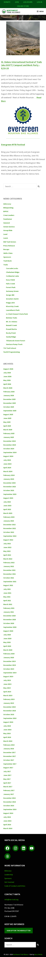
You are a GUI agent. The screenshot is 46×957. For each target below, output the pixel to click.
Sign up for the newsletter (18, 930)
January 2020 (8, 657)
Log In (39, 2)
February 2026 (8, 391)
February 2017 (8, 790)
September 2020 (9, 627)
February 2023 (8, 517)
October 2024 (8, 448)
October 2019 (8, 669)
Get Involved (9, 882)
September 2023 (9, 494)
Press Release (9, 246)
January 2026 (8, 395)
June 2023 (7, 505)
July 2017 (7, 771)
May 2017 (6, 779)
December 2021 (9, 570)
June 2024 (7, 464)
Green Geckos (9, 227)
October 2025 (8, 407)
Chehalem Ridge (12, 272)
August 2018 (8, 722)
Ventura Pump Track (14, 344)
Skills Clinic (8, 253)
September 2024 (9, 452)
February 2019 (8, 699)
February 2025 (8, 433)
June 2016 (7, 821)
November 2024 (9, 445)
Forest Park (10, 287)
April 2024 (7, 467)
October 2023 (8, 490)
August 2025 (8, 414)
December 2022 (9, 524)
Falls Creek (10, 283)
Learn (5, 238)
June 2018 (7, 729)
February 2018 (8, 745)
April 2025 (7, 426)
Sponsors (7, 257)
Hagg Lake (10, 302)
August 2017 (8, 767)
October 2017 (8, 760)
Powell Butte (11, 329)
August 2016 (8, 813)
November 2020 (9, 619)
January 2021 (8, 612)
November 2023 (9, 486)
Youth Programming (11, 352)
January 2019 (8, 703)
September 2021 (9, 581)
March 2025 (7, 429)
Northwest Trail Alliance (21, 954)
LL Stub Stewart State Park (17, 314)
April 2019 (7, 691)
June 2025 (7, 418)
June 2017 (7, 775)
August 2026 (8, 369)
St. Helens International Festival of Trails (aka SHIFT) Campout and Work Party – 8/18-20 (21, 65)
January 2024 (8, 479)
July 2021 (7, 589)
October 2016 (8, 805)
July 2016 (7, 817)
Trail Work (7, 261)
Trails (5, 264)
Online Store (23, 6)
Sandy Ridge (11, 337)
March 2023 (7, 513)
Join (17, 2)
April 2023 (7, 509)
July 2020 (7, 635)
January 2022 (8, 566)
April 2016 (7, 824)
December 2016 (9, 798)
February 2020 (8, 653)
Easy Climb (10, 280)
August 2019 (8, 676)
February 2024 (8, 475)
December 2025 (9, 399)
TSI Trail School (9, 348)
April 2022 (7, 555)
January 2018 (8, 748)
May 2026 (6, 380)
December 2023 (9, 483)
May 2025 (6, 422)
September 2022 (9, 536)
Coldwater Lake (12, 276)
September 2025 (9, 410)
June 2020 (7, 638)
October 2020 (8, 623)
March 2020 (7, 650)
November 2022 (9, 528)
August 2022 (8, 540)
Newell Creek (11, 325)
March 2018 (7, 741)
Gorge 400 (10, 295)
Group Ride (7, 230)
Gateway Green (12, 291)
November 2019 (9, 665)
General (6, 223)
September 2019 (9, 672)
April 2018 (7, 737)
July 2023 (7, 502)
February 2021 (8, 608)
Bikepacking (8, 208)
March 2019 (7, 695)
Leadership (8, 874)
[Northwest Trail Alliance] (11, 11)
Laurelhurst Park (13, 310)
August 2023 (8, 498)
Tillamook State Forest (15, 340)
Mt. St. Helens (11, 321)
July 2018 (7, 726)
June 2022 (7, 547)
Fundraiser (7, 219)
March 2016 (7, 828)
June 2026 (7, 376)
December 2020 (9, 616)
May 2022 (6, 551)
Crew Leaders (8, 215)
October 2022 (8, 532)
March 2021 (7, 604)
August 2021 (8, 585)
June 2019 (7, 684)
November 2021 (9, 574)
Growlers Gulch (12, 299)
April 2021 (7, 600)
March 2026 (7, 388)
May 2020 (6, 642)
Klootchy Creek (12, 306)
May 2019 (6, 688)
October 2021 (8, 578)
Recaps (6, 249)
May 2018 (6, 733)
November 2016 (9, 802)
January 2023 (8, 521)
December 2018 (9, 707)
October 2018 (8, 714)
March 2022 (7, 559)
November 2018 (9, 710)
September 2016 (9, 809)
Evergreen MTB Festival (13, 144)
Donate (7, 2)
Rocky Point (11, 333)
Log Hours (27, 2)
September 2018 (9, 718)
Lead (5, 234)
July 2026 (7, 372)
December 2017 (9, 752)
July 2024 (7, 460)
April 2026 (7, 384)
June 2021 (7, 593)
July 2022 (7, 543)
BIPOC (5, 211)
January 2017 (8, 794)
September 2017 (9, 764)
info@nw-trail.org (11, 899)
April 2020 (7, 646)
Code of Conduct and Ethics (14, 886)
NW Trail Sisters (9, 242)
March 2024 (7, 471)
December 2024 (9, 441)
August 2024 (8, 456)
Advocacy (7, 204)
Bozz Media (38, 954)
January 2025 (8, 437)
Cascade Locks (12, 268)
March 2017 (7, 786)
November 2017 (9, 756)
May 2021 (6, 597)
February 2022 (8, 562)
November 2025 (9, 403)
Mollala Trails (11, 318)
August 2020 (8, 631)
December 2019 (9, 661)
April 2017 (7, 783)
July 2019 (7, 680)
